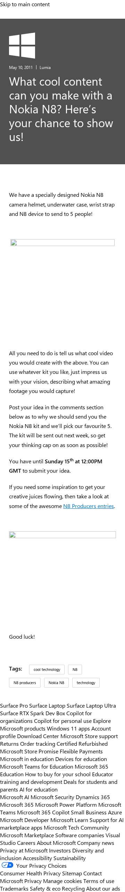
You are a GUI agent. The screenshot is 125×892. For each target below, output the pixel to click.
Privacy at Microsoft (24, 850)
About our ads (103, 888)
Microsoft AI (14, 797)
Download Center (38, 736)
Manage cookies (62, 880)
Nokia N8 (56, 682)
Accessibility (37, 858)
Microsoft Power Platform (66, 804)
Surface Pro (14, 705)
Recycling (73, 888)
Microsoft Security (52, 797)
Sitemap (72, 873)
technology (86, 682)
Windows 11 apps (68, 728)
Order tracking (37, 743)
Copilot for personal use (63, 720)
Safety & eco (45, 888)
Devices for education (81, 758)
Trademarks (14, 888)
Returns (9, 743)
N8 (75, 669)
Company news (95, 842)
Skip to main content (25, 4)
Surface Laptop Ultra (91, 705)
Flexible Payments (81, 751)
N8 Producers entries (88, 505)
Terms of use (98, 880)
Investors (60, 850)
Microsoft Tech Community (76, 827)
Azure (115, 812)
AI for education (38, 789)
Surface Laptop (47, 705)
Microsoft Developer (24, 819)
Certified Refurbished (82, 743)
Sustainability (69, 858)
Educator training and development (56, 777)
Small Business (89, 812)
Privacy (33, 880)
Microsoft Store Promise (29, 751)
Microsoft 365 (17, 804)
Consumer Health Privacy (30, 873)
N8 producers (25, 682)
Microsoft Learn (69, 819)
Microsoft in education (27, 758)
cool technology (47, 669)
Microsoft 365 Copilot (43, 812)
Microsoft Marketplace (27, 835)
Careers (26, 842)
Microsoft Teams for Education (36, 766)
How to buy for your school (58, 774)
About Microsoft (56, 842)
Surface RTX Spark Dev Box (32, 713)
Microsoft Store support (89, 736)
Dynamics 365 (93, 797)
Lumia (45, 67)
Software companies (79, 835)
